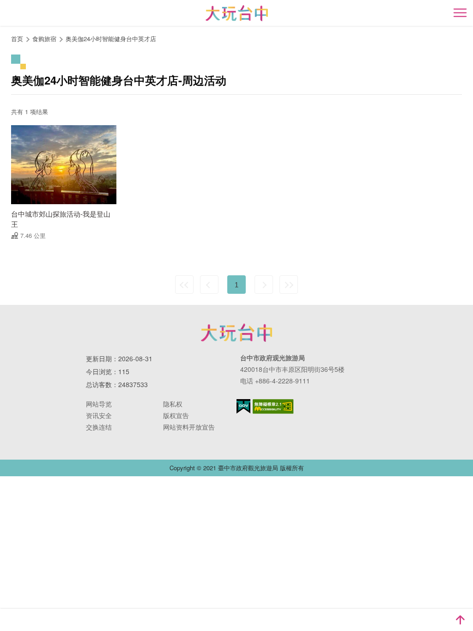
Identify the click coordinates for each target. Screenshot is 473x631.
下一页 (264, 284)
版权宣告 (176, 415)
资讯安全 (99, 415)
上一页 (209, 284)
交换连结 (99, 426)
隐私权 (172, 403)
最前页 (184, 284)
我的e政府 (243, 406)
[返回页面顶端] (460, 620)
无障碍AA (273, 406)
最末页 (288, 284)
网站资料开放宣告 (189, 426)
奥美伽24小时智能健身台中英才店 (111, 38)
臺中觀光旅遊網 (237, 13)
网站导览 (99, 403)
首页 (17, 38)
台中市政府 (236, 332)
